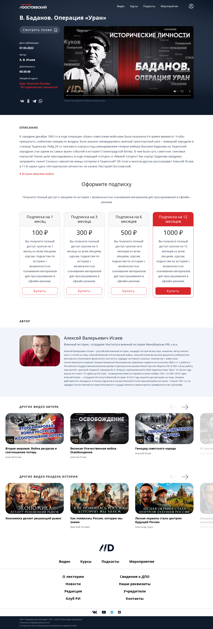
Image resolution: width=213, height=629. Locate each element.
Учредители (135, 591)
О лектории (73, 576)
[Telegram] (34, 101)
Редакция (73, 591)
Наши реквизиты (135, 583)
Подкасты (149, 6)
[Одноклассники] (28, 101)
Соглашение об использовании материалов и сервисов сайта (48, 625)
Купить (40, 291)
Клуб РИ (73, 598)
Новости (73, 583)
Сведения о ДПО (135, 576)
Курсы (134, 6)
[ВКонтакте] (22, 101)
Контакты (135, 598)
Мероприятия (169, 6)
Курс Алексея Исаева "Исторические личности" (39, 85)
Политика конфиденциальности (34, 622)
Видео (121, 6)
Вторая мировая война (38, 174)
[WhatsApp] (40, 101)
